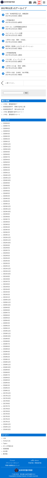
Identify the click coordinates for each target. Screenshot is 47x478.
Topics (5, 443)
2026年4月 (6, 133)
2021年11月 (7, 271)
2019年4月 (6, 351)
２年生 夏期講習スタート (11, 114)
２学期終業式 (13, 21)
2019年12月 (7, 331)
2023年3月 (6, 229)
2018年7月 (6, 375)
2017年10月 (7, 398)
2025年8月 (6, 154)
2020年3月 (6, 323)
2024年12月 (7, 175)
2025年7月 (6, 157)
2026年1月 (6, 141)
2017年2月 (6, 419)
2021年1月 (6, 297)
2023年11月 (7, 209)
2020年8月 (6, 310)
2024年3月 (6, 198)
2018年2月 (6, 388)
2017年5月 (6, 411)
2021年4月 (6, 289)
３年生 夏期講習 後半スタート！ (13, 112)
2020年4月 (6, 320)
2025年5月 (6, 162)
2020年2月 (6, 325)
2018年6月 (6, 377)
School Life (6, 441)
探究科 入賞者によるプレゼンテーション (19, 47)
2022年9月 (6, 245)
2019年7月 (6, 344)
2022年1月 (6, 266)
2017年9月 (6, 401)
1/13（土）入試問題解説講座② (16, 28)
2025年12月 (7, 144)
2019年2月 (6, 357)
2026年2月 (6, 139)
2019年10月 (7, 336)
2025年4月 (6, 165)
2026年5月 (6, 131)
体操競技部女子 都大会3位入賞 (13, 109)
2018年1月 (6, 390)
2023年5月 (6, 224)
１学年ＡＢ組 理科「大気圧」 (16, 41)
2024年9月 (6, 183)
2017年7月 (6, 406)
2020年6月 (6, 315)
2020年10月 (7, 305)
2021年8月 (6, 279)
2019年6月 (6, 346)
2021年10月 (7, 274)
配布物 (5, 454)
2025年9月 (6, 152)
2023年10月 (7, 211)
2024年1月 (6, 204)
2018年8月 (6, 372)
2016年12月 (7, 424)
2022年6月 (6, 253)
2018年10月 (7, 367)
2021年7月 (6, 281)
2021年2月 (6, 294)
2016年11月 (7, 427)
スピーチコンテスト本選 (13, 34)
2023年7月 (6, 219)
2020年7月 (6, 312)
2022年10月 (7, 243)
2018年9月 (6, 370)
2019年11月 (7, 333)
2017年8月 (6, 403)
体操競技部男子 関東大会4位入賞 (14, 106)
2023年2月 (6, 232)
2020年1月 (6, 328)
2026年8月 (6, 123)
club (4, 438)
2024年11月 (7, 178)
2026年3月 (6, 136)
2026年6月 (6, 128)
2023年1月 (6, 235)
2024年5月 (6, 193)
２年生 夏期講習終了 (10, 104)
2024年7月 (6, 188)
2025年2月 (6, 170)
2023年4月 (6, 227)
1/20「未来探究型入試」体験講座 (16, 15)
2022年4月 (6, 258)
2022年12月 (7, 237)
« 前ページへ (9, 83)
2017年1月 (6, 421)
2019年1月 (6, 359)
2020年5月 (6, 318)
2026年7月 (6, 126)
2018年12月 (7, 362)
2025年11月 (7, 146)
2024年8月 (6, 185)
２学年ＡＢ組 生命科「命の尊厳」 (17, 73)
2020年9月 (6, 307)
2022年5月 (6, 255)
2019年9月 (6, 338)
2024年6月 (6, 191)
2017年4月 (6, 414)
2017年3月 (6, 416)
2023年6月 (6, 222)
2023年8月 (6, 216)
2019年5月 (6, 349)
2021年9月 (6, 276)
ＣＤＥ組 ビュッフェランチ (15, 60)
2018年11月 (7, 364)
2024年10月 (7, 180)
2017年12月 (7, 393)
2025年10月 (7, 149)
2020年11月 (7, 302)
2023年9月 (6, 214)
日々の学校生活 (8, 446)
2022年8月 (6, 248)
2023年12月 (7, 206)
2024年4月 (6, 196)
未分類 (5, 451)
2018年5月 (6, 380)
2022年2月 (6, 263)
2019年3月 (6, 354)
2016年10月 (7, 429)
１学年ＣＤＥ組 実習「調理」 (16, 67)
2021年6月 (6, 284)
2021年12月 (7, 268)
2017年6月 (6, 409)
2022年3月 (6, 261)
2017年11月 (7, 396)
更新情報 (6, 448)
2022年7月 (6, 250)
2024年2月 (6, 201)
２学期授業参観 (13, 54)
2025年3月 (6, 167)
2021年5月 (6, 287)
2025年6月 (6, 159)
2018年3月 (6, 385)
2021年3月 (6, 292)
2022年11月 (7, 240)
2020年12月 (7, 300)
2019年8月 (6, 341)
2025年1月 (6, 172)
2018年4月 (6, 383)
